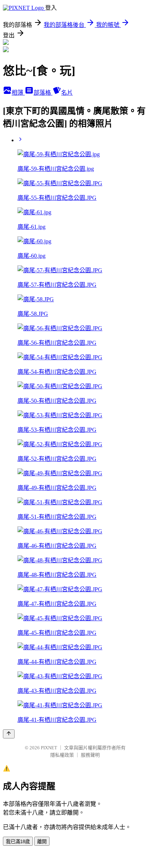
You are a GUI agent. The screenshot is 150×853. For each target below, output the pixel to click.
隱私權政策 (62, 755)
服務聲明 (90, 755)
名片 (67, 93)
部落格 (42, 93)
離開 (42, 841)
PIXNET (49, 747)
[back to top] (9, 733)
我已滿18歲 (18, 841)
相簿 (18, 93)
